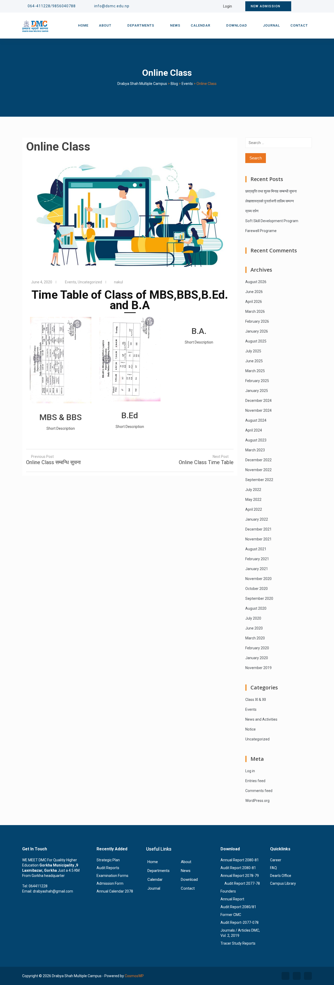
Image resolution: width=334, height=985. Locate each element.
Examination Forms (112, 876)
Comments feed (258, 791)
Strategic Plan (108, 860)
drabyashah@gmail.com (53, 891)
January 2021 (256, 569)
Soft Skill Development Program (271, 221)
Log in (250, 771)
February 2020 (257, 648)
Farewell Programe (261, 231)
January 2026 (256, 331)
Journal (271, 25)
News (175, 25)
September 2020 (259, 598)
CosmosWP (134, 976)
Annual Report (232, 899)
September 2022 (259, 480)
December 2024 (258, 400)
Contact (299, 25)
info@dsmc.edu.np (111, 6)
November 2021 (258, 539)
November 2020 (258, 579)
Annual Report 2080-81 (239, 860)
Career (275, 860)
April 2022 (253, 509)
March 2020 (255, 638)
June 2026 (254, 292)
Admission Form (110, 883)
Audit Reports (108, 868)
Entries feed (255, 781)
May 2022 (253, 499)
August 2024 (255, 420)
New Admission (266, 6)
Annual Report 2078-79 (239, 876)
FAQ (273, 868)
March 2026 (255, 311)
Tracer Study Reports (237, 943)
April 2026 (253, 302)
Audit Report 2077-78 (242, 883)
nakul (118, 282)
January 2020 (256, 658)
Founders (228, 891)
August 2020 (255, 608)
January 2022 (256, 519)
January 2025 (256, 391)
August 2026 (255, 282)
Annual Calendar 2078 (115, 891)
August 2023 (255, 440)
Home (83, 25)
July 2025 (253, 351)
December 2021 (258, 529)
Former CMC (230, 915)
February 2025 (257, 381)
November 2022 (258, 470)
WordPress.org (257, 801)
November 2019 (258, 668)
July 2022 (253, 490)
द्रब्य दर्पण (252, 211)
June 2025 (254, 361)
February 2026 (257, 321)
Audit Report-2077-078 (239, 922)
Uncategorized (90, 282)
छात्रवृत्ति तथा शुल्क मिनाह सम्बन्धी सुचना (271, 191)
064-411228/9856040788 (52, 6)
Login (227, 6)
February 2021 (257, 559)
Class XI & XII (255, 699)
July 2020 (253, 618)
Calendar (200, 25)
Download (236, 25)
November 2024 (258, 410)
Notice (250, 729)
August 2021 (255, 549)
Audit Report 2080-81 (238, 868)
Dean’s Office (280, 876)
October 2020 (256, 589)
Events (70, 282)
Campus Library (283, 883)
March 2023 (255, 450)
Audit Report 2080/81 (238, 907)
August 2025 (255, 341)
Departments (140, 25)
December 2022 (258, 460)
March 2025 (255, 371)
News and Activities (261, 719)
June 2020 (254, 628)
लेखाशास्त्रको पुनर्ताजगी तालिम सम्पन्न (269, 201)
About (105, 25)
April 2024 (253, 430)
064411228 (38, 886)
